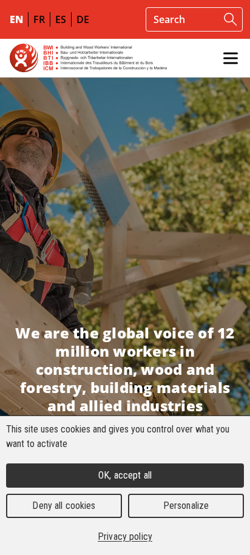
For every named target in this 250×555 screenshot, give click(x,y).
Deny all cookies (63, 505)
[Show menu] (230, 58)
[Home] (88, 58)
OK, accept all (125, 475)
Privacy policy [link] (125, 536)
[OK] (230, 19)
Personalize (186, 505)
